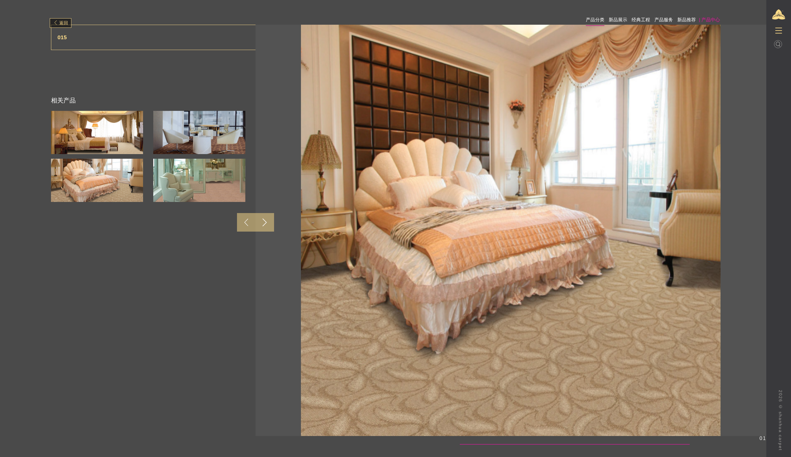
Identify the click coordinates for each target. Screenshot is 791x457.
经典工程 (641, 19)
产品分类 (595, 19)
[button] (246, 222)
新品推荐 (686, 19)
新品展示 (618, 19)
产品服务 (663, 19)
